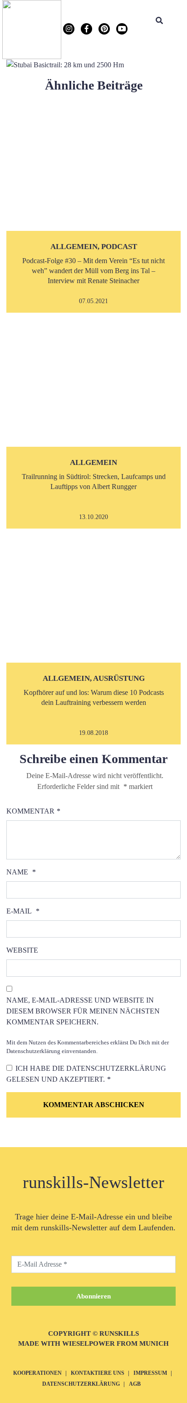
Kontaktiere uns (97, 1373)
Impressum (150, 1373)
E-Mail (19, 911)
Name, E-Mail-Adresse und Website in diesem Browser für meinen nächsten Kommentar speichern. (83, 1011)
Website (22, 950)
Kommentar (30, 811)
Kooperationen (37, 1373)
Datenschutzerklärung (116, 1068)
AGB (135, 1384)
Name (17, 872)
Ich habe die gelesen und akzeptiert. (86, 1073)
